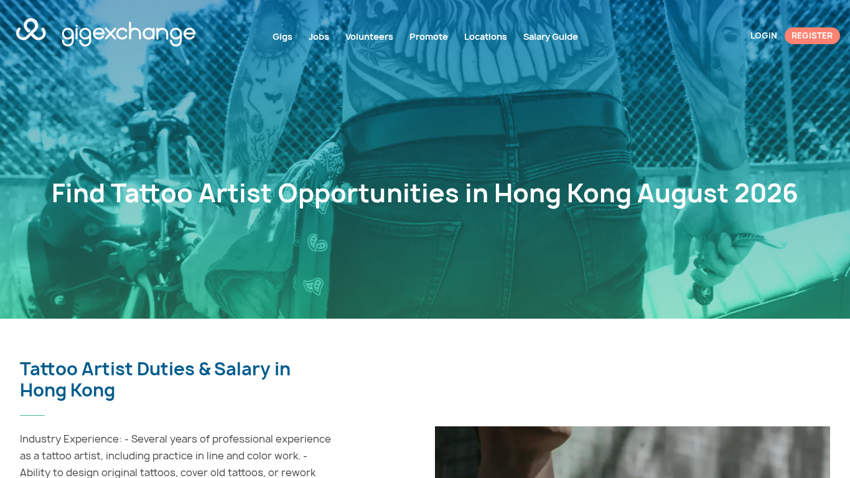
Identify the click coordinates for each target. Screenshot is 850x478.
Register (812, 35)
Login (763, 35)
